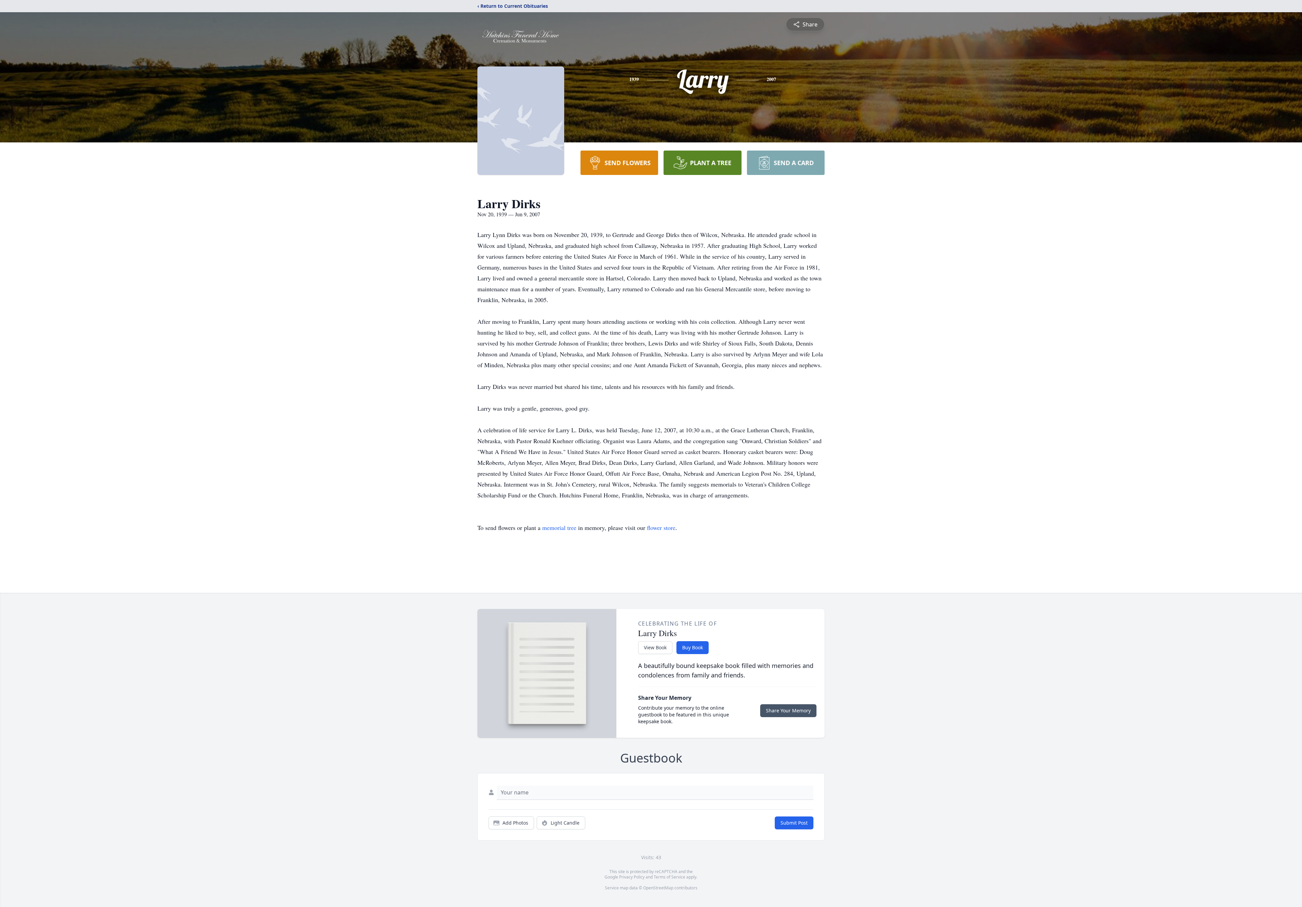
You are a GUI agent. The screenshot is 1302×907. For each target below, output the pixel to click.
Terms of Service (669, 877)
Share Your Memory (788, 710)
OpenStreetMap (658, 888)
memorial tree (559, 528)
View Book (655, 647)
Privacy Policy (632, 877)
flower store (661, 528)
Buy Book (692, 647)
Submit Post (794, 823)
